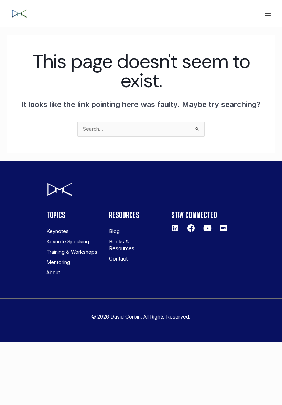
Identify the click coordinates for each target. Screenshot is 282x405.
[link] (19, 13)
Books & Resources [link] (121, 245)
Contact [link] (118, 259)
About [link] (53, 272)
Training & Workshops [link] (71, 252)
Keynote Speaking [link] (67, 242)
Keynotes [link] (57, 231)
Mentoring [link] (58, 262)
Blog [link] (114, 231)
